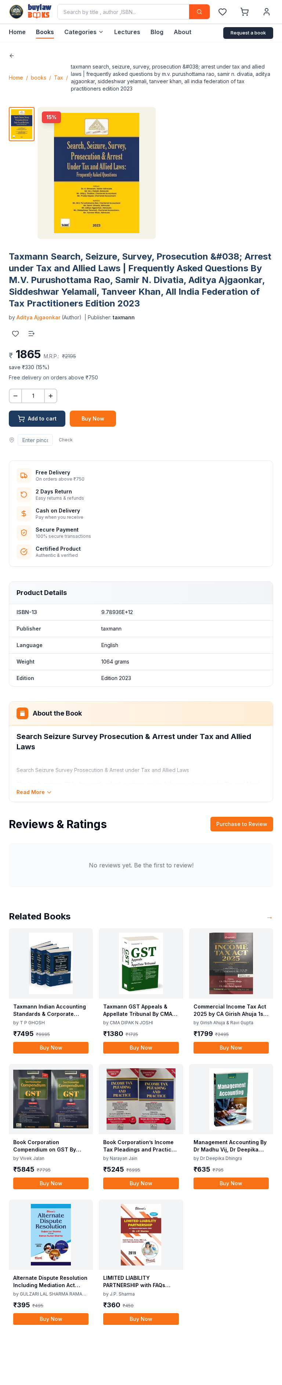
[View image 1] (22, 124)
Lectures (127, 32)
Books (45, 32)
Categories (80, 32)
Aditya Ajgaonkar (38, 317)
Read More (31, 792)
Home (17, 32)
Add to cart (42, 418)
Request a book (248, 33)
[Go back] (12, 56)
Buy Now (93, 418)
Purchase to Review (241, 824)
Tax (58, 77)
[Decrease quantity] (15, 396)
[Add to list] (31, 333)
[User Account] (266, 11)
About (182, 32)
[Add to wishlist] (15, 333)
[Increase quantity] (51, 396)
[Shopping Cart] (244, 11)
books (38, 77)
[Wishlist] (222, 11)
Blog (157, 32)
